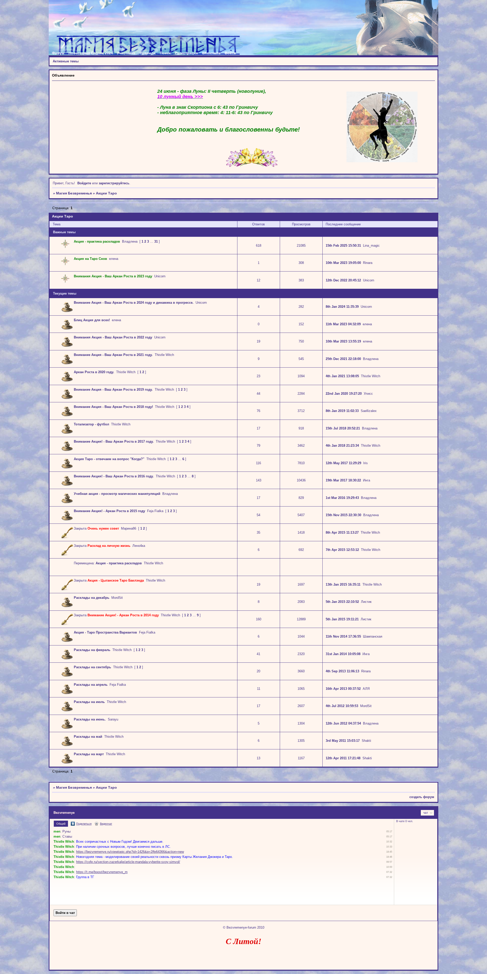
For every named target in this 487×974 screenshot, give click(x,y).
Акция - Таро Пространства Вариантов (105, 632)
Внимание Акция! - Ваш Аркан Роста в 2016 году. (114, 476)
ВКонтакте (211, 53)
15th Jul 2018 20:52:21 (343, 428)
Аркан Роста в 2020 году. (94, 372)
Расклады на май (88, 736)
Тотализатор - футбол (91, 424)
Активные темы (66, 61)
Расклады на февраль (92, 650)
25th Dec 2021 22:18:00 (343, 359)
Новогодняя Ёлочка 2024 (90, 53)
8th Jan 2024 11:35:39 (342, 307)
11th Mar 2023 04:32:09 (343, 324)
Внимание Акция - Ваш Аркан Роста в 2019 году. (113, 389)
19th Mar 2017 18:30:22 (343, 480)
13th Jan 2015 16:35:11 (343, 584)
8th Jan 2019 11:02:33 (342, 411)
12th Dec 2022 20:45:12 (343, 280)
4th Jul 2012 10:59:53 (342, 706)
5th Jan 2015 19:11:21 (342, 619)
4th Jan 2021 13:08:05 (342, 376)
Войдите (84, 183)
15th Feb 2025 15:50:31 (343, 245)
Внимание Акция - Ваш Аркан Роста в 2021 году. (113, 355)
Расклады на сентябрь (92, 667)
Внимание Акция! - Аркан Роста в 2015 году (109, 511)
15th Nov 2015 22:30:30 (343, 515)
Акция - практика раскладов (119, 563)
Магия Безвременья (74, 193)
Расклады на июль (89, 702)
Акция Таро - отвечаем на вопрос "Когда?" (109, 459)
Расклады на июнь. (90, 719)
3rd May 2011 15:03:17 (343, 741)
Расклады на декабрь (91, 598)
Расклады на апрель (91, 685)
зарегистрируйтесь (114, 183)
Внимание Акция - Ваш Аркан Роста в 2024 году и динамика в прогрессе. (134, 302)
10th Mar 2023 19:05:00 (343, 263)
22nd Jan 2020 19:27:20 (344, 393)
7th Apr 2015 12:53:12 (342, 550)
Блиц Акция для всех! (92, 320)
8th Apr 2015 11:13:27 (342, 532)
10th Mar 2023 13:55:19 (343, 341)
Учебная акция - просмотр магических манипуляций (117, 494)
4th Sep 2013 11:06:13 (342, 671)
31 (156, 241)
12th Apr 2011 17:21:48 (343, 758)
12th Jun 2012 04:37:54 (343, 723)
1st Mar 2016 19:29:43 (342, 498)
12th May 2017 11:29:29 (343, 463)
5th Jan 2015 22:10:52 (342, 602)
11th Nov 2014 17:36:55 (343, 636)
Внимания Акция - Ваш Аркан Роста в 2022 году (113, 337)
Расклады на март (89, 754)
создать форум (421, 797)
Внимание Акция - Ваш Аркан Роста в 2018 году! (113, 407)
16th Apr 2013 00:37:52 (343, 689)
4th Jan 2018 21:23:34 (342, 445)
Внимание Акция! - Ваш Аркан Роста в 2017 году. (114, 441)
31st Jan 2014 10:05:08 (343, 654)
